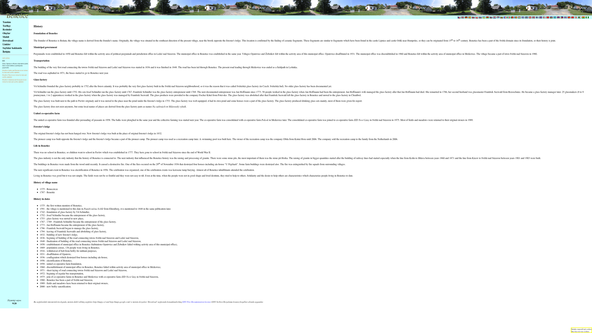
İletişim (6, 51)
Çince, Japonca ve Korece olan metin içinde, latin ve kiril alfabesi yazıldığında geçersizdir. (15, 66)
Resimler (7, 29)
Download (8, 40)
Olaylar (6, 33)
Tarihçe (7, 25)
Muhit (6, 37)
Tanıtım (7, 22)
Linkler (6, 44)
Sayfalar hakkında (12, 48)
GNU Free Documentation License (196, 301)
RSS (3, 61)
